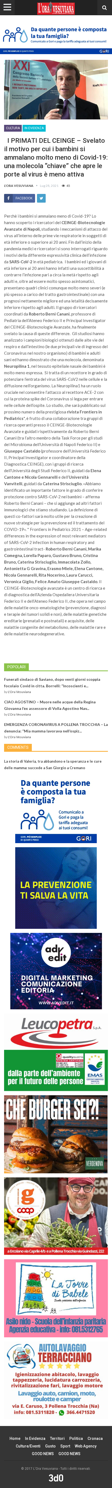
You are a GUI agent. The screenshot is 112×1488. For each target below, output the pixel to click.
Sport (65, 1446)
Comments (18, 747)
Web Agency (86, 1446)
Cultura (13, 128)
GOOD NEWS (43, 1454)
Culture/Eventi (28, 1446)
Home (15, 1438)
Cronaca (95, 1438)
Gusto (50, 1446)
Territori (57, 1438)
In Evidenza (34, 128)
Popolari (16, 667)
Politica (76, 1438)
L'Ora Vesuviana (19, 692)
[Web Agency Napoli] (56, 1478)
